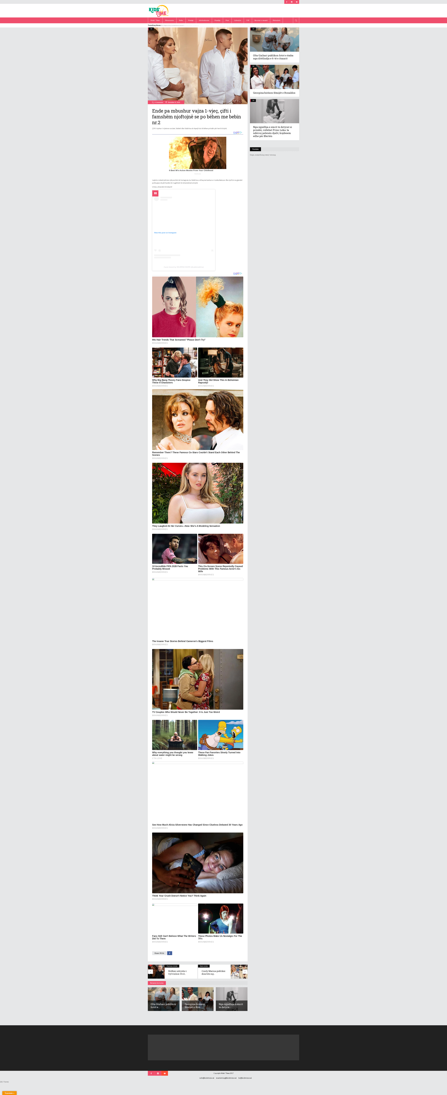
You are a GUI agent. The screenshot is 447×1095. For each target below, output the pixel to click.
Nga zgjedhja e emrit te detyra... (231, 1005)
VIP (151, 29)
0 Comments (159, 102)
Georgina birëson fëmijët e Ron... (195, 1005)
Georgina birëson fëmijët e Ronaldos (274, 92)
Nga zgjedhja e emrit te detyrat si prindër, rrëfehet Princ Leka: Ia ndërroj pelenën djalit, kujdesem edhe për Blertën (272, 131)
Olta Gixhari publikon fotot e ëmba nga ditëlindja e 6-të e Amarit (273, 57)
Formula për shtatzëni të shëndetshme (174, 25)
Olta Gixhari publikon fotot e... (163, 1005)
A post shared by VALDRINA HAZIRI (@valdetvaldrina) (184, 267)
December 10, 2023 (174, 102)
